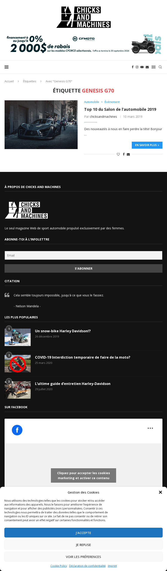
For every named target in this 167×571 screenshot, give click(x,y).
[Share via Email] (128, 154)
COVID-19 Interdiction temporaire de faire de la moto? (82, 357)
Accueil (9, 81)
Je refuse (83, 544)
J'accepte (83, 533)
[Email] (147, 67)
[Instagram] (137, 67)
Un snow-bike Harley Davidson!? (63, 331)
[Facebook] (133, 67)
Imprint (112, 566)
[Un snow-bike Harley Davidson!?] (18, 337)
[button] (160, 492)
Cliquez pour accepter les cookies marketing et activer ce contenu (83, 475)
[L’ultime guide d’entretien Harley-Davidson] (18, 390)
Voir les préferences (83, 556)
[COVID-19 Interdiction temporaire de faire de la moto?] (18, 363)
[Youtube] (142, 67)
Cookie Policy (58, 566)
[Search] (160, 67)
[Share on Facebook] (124, 154)
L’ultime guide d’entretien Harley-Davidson (72, 383)
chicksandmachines (103, 116)
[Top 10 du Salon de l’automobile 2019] (41, 124)
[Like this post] (118, 154)
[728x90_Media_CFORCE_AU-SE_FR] (83, 36)
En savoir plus (146, 145)
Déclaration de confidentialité (87, 566)
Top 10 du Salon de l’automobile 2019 (120, 109)
